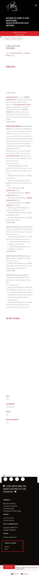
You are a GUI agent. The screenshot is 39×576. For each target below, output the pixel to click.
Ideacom (35, 567)
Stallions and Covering (19, 32)
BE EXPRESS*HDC (12, 97)
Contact (7, 547)
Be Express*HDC (16, 53)
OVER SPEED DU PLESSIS (22, 104)
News (6, 549)
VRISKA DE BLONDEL (13, 126)
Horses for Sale (19, 35)
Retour (9, 566)
